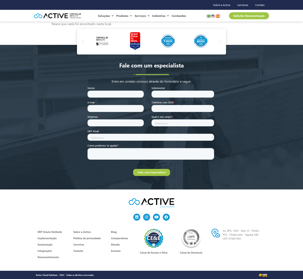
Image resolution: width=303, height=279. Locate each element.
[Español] (218, 15)
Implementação (47, 238)
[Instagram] (146, 217)
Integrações (45, 251)
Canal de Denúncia (191, 252)
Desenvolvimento (48, 257)
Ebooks (115, 244)
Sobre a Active (221, 5)
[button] (82, 41)
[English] (213, 15)
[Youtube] (156, 217)
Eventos (116, 251)
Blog (114, 232)
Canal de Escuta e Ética (153, 252)
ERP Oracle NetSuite (50, 232)
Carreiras (242, 5)
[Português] (209, 15)
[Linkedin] (136, 217)
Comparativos (119, 238)
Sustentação (45, 244)
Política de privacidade (87, 238)
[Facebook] (166, 217)
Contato (260, 5)
